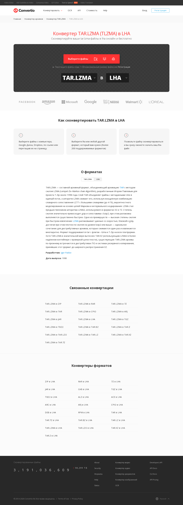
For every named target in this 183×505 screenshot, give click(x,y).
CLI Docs (153, 474)
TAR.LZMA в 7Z (119, 303)
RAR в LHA (83, 381)
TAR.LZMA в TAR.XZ (121, 334)
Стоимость (91, 10)
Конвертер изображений (126, 480)
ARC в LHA (50, 404)
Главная (17, 19)
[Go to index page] (24, 9)
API (79, 10)
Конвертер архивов (34, 19)
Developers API (156, 462)
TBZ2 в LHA (51, 397)
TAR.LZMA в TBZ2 (54, 327)
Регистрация (160, 10)
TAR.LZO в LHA (86, 428)
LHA (98, 179)
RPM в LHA (83, 412)
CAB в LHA (83, 389)
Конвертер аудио (122, 468)
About (96, 462)
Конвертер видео (122, 462)
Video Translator (86, 2)
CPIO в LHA (117, 404)
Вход (144, 10)
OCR (70, 10)
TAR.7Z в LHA (52, 420)
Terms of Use (63, 499)
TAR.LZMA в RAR (86, 303)
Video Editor (9, 2)
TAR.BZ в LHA (85, 420)
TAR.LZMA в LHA (86, 319)
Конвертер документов (125, 474)
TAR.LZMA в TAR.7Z (55, 342)
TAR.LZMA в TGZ (119, 319)
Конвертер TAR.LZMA (56, 19)
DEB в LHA (50, 412)
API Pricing (154, 480)
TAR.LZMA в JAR (53, 319)
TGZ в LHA (116, 389)
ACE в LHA (116, 397)
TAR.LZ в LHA (118, 420)
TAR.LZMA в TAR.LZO (56, 334)
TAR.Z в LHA (51, 435)
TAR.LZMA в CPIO (87, 311)
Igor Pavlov (66, 252)
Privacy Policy (77, 499)
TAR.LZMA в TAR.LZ (88, 334)
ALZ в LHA (83, 397)
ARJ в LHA (83, 404)
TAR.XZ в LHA (118, 428)
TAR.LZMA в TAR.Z (120, 327)
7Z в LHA (115, 381)
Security (97, 468)
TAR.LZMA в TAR (53, 311)
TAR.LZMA (88, 179)
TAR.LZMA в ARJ (119, 311)
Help (105, 10)
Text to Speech (67, 2)
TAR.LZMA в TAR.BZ (88, 327)
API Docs (153, 468)
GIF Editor (55, 2)
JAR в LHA (50, 389)
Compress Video (42, 2)
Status (96, 485)
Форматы (98, 474)
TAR (122, 187)
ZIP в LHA (50, 381)
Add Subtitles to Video (24, 2)
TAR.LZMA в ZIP (53, 303)
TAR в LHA (116, 412)
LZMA (75, 220)
